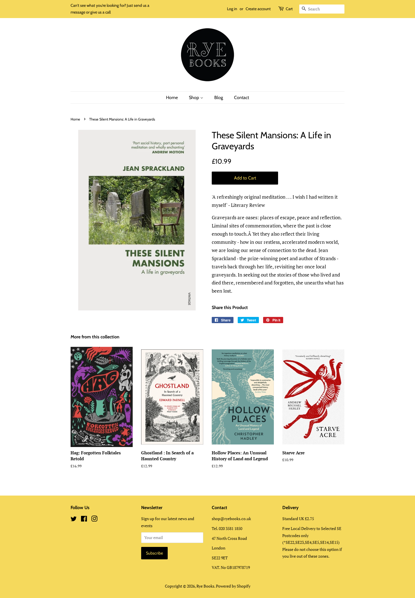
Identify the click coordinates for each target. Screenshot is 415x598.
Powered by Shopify (233, 586)
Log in (232, 8)
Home (172, 97)
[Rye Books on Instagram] (94, 519)
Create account (258, 8)
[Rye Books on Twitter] (74, 519)
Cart (289, 8)
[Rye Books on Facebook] (84, 519)
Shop (194, 97)
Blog (218, 97)
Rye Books (205, 586)
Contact (241, 97)
